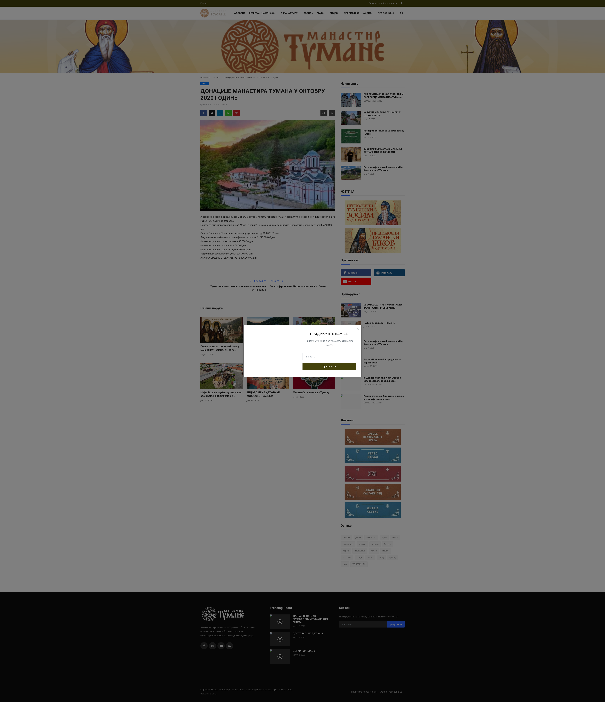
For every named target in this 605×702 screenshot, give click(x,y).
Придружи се (329, 366)
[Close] (358, 328)
